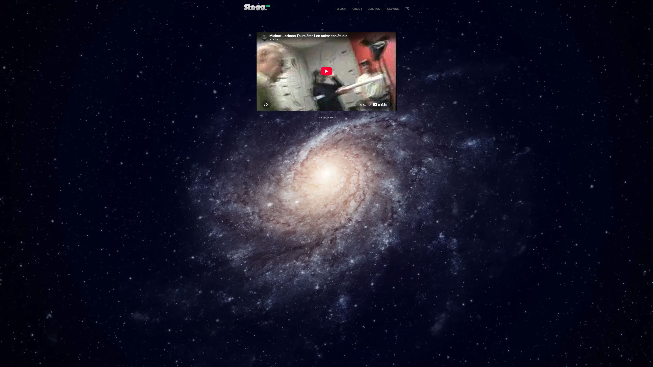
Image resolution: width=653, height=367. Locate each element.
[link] (407, 8)
